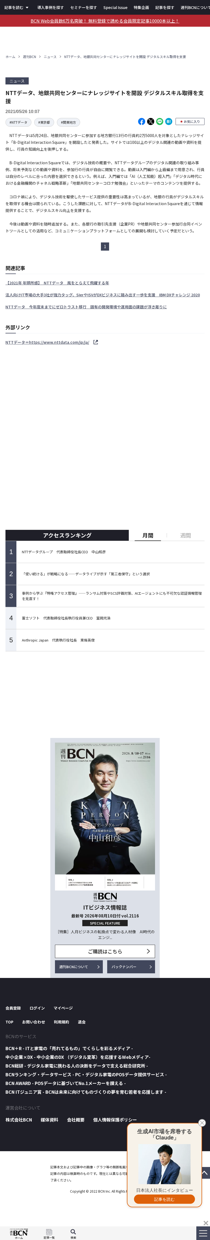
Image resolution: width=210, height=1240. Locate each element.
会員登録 (13, 1008)
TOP (9, 1022)
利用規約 (61, 1022)
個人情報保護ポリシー (115, 1119)
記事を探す (164, 7)
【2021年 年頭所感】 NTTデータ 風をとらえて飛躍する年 (57, 282)
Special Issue (115, 7)
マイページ (63, 1008)
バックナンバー (124, 966)
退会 (82, 1022)
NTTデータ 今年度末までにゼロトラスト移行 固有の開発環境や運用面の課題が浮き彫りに (86, 306)
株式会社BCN (18, 1119)
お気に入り (192, 121)
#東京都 (44, 122)
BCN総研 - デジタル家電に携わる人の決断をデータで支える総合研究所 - (76, 1065)
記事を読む (14, 7)
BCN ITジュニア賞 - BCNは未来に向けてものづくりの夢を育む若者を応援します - (85, 1092)
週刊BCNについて (73, 966)
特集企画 (141, 7)
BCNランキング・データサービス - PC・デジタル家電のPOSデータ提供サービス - (86, 1074)
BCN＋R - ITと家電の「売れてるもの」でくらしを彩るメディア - (69, 1048)
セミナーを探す (83, 7)
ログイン (37, 1008)
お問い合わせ (33, 1022)
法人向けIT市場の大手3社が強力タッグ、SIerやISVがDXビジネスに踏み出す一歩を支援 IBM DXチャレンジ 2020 (102, 294)
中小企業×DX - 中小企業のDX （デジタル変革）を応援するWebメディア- (77, 1057)
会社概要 (75, 1119)
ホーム (10, 56)
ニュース (50, 56)
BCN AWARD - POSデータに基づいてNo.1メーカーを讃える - (65, 1083)
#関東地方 (68, 122)
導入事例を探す (50, 7)
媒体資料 (49, 1119)
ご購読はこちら (105, 951)
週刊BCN (29, 56)
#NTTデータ (18, 122)
